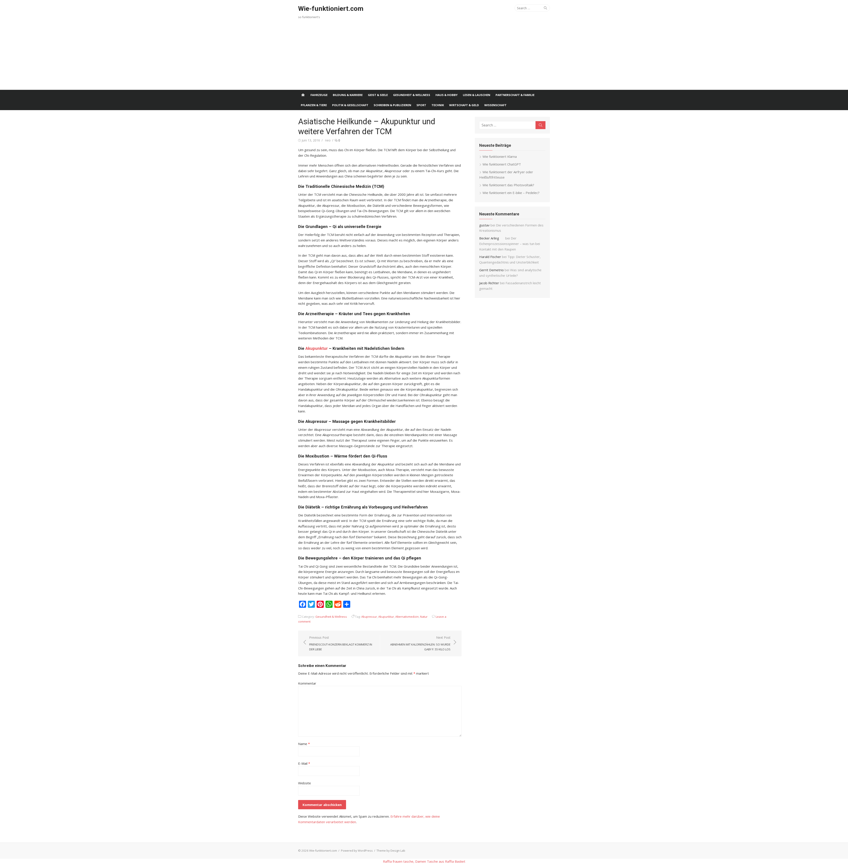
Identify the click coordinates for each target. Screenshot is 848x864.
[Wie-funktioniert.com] (303, 95)
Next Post (420, 643)
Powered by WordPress (357, 851)
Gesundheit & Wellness (411, 95)
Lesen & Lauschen (476, 95)
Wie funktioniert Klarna (500, 156)
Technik (438, 105)
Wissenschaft (495, 105)
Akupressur (369, 617)
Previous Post (340, 643)
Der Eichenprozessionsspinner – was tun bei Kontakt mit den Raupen (509, 243)
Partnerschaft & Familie (515, 95)
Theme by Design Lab (391, 851)
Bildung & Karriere (348, 95)
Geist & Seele (378, 95)
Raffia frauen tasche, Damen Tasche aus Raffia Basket (424, 861)
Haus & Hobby (446, 95)
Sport (421, 105)
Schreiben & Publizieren (392, 105)
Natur (424, 617)
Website (304, 783)
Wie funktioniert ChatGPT (502, 164)
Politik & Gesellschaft (350, 105)
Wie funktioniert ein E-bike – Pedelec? (511, 192)
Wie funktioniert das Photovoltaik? (508, 185)
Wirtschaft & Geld (464, 105)
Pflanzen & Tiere (314, 105)
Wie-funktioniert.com (330, 8)
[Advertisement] (424, 57)
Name (304, 744)
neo (328, 140)
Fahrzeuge (318, 95)
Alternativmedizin (407, 617)
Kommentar (307, 683)
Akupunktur (316, 348)
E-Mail (304, 763)
